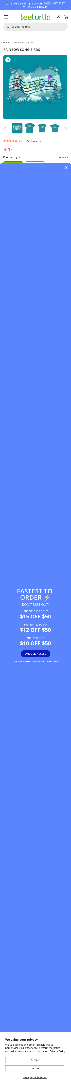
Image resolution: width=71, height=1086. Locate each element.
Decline (35, 1068)
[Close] (66, 168)
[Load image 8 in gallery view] (42, 128)
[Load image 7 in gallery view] (29, 128)
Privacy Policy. (58, 1051)
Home (6, 42)
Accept (35, 1060)
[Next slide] (66, 128)
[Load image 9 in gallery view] (54, 128)
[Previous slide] (5, 128)
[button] (6, 17)
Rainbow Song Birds (23, 42)
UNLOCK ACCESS (35, 653)
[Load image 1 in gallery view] (17, 128)
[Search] (7, 26)
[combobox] (35, 27)
